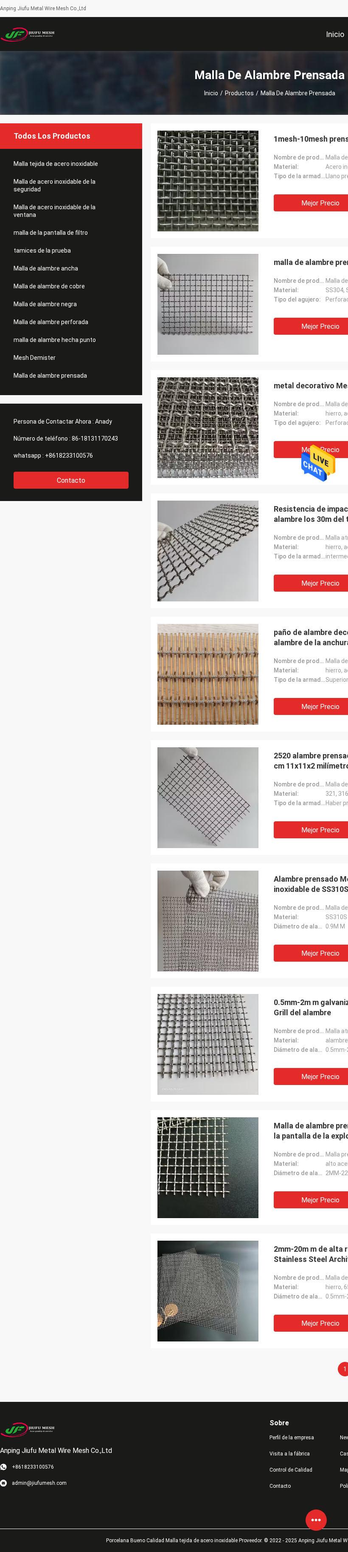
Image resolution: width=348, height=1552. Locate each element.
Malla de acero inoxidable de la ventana (54, 211)
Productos (239, 93)
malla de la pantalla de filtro (51, 232)
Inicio (211, 93)
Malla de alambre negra (45, 304)
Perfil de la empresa (291, 1438)
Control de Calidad (290, 1470)
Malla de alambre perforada (51, 322)
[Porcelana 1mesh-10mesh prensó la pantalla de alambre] (207, 180)
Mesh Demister (35, 357)
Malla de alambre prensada (50, 375)
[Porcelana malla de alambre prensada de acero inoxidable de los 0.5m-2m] (207, 304)
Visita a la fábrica (289, 1454)
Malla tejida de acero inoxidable (56, 163)
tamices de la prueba (42, 250)
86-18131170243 (95, 438)
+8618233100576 (69, 455)
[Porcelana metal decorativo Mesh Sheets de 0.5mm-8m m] (207, 427)
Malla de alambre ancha (46, 268)
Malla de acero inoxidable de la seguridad (54, 185)
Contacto (71, 480)
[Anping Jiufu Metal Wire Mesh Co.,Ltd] (27, 34)
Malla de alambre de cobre (49, 286)
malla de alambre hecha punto (55, 339)
